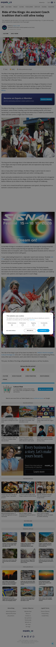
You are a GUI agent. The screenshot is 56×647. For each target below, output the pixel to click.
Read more (32, 319)
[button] (11, 330)
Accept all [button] (43, 330)
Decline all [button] (30, 330)
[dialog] (28, 323)
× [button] (50, 314)
